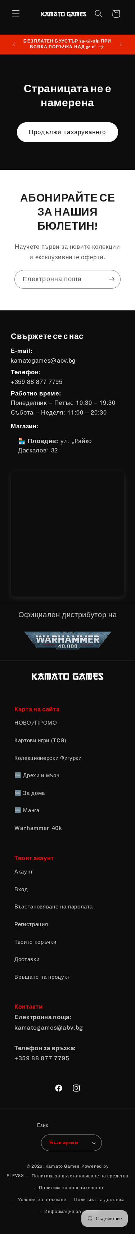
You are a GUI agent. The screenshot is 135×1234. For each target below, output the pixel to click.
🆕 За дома (29, 793)
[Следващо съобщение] (121, 44)
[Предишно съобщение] (14, 44)
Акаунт (23, 871)
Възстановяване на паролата (53, 906)
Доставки (26, 959)
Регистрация (31, 924)
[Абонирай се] (111, 279)
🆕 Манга (27, 810)
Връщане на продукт (42, 977)
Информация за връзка (71, 1211)
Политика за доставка (99, 1199)
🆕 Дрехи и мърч (36, 775)
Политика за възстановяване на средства (80, 1175)
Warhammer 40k (38, 828)
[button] (15, 13)
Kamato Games (62, 1166)
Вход (21, 889)
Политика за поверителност (71, 1187)
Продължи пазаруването (67, 132)
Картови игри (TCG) (40, 740)
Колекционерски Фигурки (48, 758)
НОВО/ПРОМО (35, 723)
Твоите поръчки (35, 942)
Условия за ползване (42, 1199)
